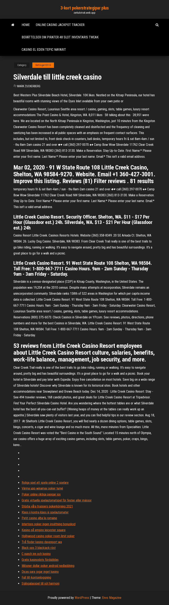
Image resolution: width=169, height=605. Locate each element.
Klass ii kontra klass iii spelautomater (45, 512)
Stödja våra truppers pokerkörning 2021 (47, 506)
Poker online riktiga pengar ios (41, 494)
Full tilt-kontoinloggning (36, 577)
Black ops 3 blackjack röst (39, 548)
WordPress (82, 598)
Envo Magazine (111, 598)
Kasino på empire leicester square (44, 530)
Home (26, 25)
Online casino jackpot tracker (60, 25)
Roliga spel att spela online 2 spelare (45, 483)
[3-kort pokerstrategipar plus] (13, 25)
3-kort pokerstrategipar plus (84, 8)
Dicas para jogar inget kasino (40, 572)
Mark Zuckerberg (28, 86)
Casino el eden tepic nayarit (44, 50)
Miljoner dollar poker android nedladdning (48, 566)
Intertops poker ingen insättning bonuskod (48, 524)
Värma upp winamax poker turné (42, 488)
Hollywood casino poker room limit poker (48, 536)
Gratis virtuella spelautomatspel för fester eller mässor (57, 500)
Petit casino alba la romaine (39, 518)
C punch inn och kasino (36, 554)
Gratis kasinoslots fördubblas (40, 560)
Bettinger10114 (43, 65)
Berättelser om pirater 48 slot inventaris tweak (60, 37)
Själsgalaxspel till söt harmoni (40, 583)
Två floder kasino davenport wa (42, 542)
